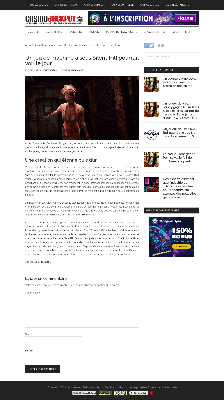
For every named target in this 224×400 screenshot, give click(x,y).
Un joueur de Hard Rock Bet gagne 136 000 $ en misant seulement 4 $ (180, 132)
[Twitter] (151, 45)
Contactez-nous (155, 387)
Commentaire (33, 292)
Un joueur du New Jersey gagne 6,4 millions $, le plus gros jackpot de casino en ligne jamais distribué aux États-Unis (181, 111)
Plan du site (171, 387)
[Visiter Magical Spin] (143, 24)
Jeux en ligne (55, 45)
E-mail (29, 350)
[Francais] (162, 45)
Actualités (40, 45)
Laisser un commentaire (72, 70)
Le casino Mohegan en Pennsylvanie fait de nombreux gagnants (179, 157)
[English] (158, 45)
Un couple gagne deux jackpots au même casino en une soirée (179, 82)
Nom (28, 334)
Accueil (29, 45)
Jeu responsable (137, 387)
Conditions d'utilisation (116, 387)
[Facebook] (146, 45)
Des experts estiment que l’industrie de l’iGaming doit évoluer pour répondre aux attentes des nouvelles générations (179, 188)
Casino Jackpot (54, 19)
